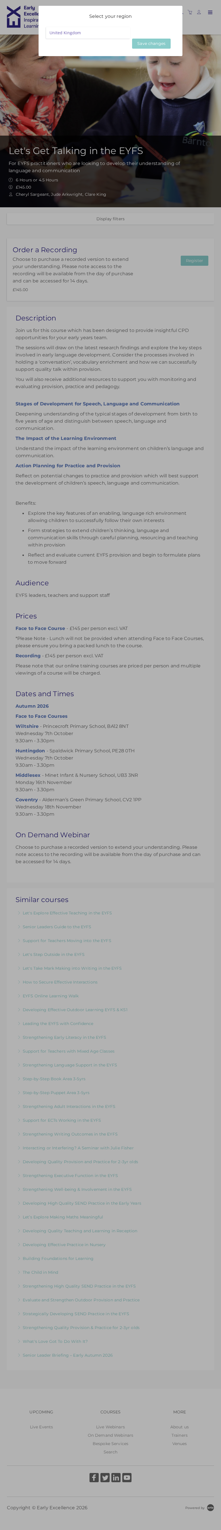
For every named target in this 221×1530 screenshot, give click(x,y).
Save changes (151, 43)
